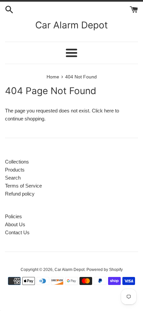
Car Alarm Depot (71, 25)
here (109, 110)
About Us (15, 224)
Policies (13, 216)
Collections (17, 162)
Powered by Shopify (104, 269)
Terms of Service (23, 186)
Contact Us (17, 232)
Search (13, 178)
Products (15, 170)
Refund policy (20, 194)
